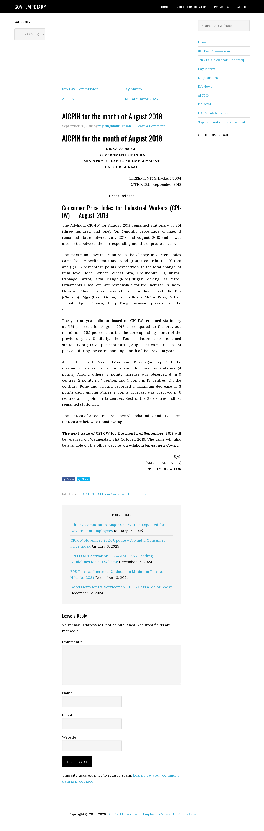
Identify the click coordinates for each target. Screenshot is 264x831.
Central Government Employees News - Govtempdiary (152, 814)
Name (67, 692)
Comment (72, 642)
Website (69, 737)
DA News (205, 86)
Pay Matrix (133, 88)
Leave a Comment (150, 126)
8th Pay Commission (80, 88)
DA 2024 (204, 104)
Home (203, 42)
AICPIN (68, 99)
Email (67, 715)
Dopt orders (208, 78)
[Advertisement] (121, 49)
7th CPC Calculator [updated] (221, 60)
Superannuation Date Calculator (223, 122)
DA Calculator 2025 (140, 99)
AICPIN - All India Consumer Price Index (114, 494)
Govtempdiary (30, 6)
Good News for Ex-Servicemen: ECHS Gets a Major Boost (121, 587)
